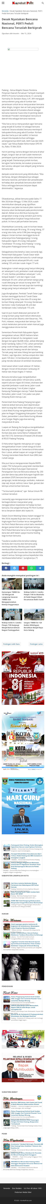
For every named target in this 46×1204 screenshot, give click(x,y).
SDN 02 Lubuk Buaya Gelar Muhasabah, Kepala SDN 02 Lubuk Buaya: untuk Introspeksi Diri (24, 1007)
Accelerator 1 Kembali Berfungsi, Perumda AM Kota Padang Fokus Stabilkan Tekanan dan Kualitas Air (27, 1146)
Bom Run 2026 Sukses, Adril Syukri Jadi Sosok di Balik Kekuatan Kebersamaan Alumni (26, 1103)
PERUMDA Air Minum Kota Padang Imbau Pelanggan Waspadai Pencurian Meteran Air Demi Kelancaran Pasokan (26, 1163)
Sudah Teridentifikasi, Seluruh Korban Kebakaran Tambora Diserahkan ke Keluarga (27, 934)
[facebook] (6, 568)
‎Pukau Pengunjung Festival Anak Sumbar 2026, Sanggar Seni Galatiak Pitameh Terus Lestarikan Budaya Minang (26, 998)
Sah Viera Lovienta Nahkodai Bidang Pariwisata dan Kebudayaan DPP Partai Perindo (25, 885)
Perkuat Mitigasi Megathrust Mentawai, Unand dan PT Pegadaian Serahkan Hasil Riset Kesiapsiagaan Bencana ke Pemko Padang (25, 865)
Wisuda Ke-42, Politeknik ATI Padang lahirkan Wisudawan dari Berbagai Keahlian (27, 1015)
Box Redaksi (17, 1188)
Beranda (6, 1188)
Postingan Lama (36, 644)
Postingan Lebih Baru (11, 644)
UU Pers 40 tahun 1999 (33, 1188)
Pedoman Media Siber (23, 1192)
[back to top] (41, 1198)
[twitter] (14, 568)
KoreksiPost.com (26, 1200)
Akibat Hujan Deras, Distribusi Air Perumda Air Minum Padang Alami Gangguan (26, 1154)
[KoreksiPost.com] (23, 3)
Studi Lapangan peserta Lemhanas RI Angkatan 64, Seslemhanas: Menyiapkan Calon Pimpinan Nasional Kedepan (25, 926)
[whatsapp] (31, 568)
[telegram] (40, 568)
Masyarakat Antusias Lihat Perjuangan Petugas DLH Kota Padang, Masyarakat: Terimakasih (25, 1122)
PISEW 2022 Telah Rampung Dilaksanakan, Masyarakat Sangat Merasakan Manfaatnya (27, 902)
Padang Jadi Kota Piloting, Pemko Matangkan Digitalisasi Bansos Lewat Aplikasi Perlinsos (27, 846)
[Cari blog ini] (42, 3)
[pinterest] (23, 568)
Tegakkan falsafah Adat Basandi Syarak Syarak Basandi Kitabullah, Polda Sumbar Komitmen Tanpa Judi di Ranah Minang (25, 944)
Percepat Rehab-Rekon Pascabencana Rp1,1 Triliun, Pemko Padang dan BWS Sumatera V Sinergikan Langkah (26, 856)
